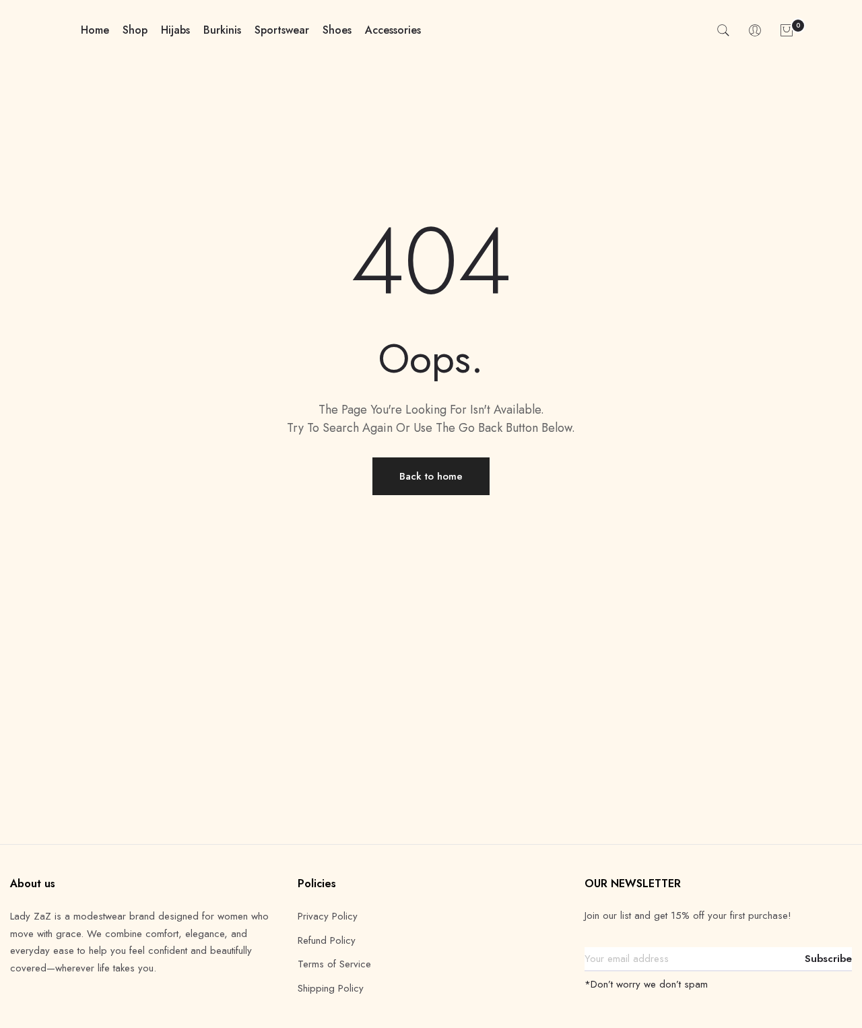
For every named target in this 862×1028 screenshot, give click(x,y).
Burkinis (222, 30)
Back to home (431, 476)
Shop (135, 30)
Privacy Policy (328, 916)
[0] (786, 30)
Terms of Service (334, 964)
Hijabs (175, 30)
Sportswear (282, 30)
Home (95, 30)
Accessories (393, 30)
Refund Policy (327, 940)
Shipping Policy (331, 988)
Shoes (337, 30)
